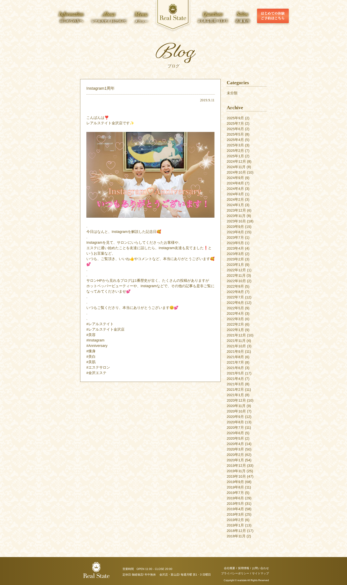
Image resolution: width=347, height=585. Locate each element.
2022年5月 (235, 308)
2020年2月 (235, 455)
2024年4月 (235, 189)
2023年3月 (235, 254)
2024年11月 (236, 167)
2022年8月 (235, 292)
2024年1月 (235, 205)
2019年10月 (236, 476)
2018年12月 (236, 531)
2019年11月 (236, 471)
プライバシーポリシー (235, 573)
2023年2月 (235, 259)
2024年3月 (235, 194)
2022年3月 (235, 319)
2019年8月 (235, 487)
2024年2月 (235, 199)
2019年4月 (235, 509)
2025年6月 (235, 129)
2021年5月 (235, 373)
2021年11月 (236, 341)
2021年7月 (235, 362)
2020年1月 (235, 460)
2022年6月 (235, 303)
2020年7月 (235, 428)
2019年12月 (236, 466)
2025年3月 (235, 145)
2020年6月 (235, 433)
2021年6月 (235, 368)
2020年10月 (236, 411)
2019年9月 (235, 482)
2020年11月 (236, 406)
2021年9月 (235, 352)
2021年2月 (235, 390)
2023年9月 (235, 227)
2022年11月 (236, 275)
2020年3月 (235, 449)
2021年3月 (235, 384)
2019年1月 (235, 525)
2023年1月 (235, 265)
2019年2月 (235, 520)
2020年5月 (235, 438)
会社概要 (229, 568)
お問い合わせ (260, 568)
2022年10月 (236, 281)
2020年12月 (236, 400)
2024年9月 (235, 178)
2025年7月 (235, 123)
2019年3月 (235, 514)
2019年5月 (235, 504)
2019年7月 (235, 493)
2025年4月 (235, 140)
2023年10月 (236, 221)
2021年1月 (235, 395)
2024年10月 (236, 172)
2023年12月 (236, 210)
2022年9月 (235, 286)
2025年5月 (235, 134)
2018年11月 (236, 536)
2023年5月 (235, 243)
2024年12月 (236, 161)
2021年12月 (236, 335)
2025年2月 (235, 151)
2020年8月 (235, 422)
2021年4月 (235, 379)
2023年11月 (236, 216)
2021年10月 (236, 346)
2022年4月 (235, 314)
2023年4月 (235, 248)
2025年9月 (235, 118)
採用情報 (243, 568)
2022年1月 (235, 330)
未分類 (232, 93)
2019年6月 (235, 498)
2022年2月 (235, 324)
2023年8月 (235, 232)
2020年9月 (235, 417)
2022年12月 (236, 270)
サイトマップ (260, 573)
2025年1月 (235, 156)
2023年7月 (235, 237)
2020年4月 (235, 444)
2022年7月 (235, 297)
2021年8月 (235, 357)
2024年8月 (235, 183)
